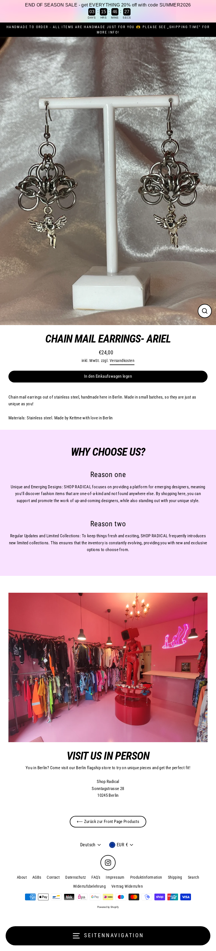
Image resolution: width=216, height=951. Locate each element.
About (22, 877)
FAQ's (95, 877)
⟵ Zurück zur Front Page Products (108, 821)
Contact (53, 877)
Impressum (115, 877)
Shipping (175, 877)
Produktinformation (146, 877)
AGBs (36, 877)
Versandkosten (122, 360)
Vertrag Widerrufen (127, 886)
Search (193, 877)
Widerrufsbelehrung (89, 886)
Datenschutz (75, 877)
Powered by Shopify (108, 907)
